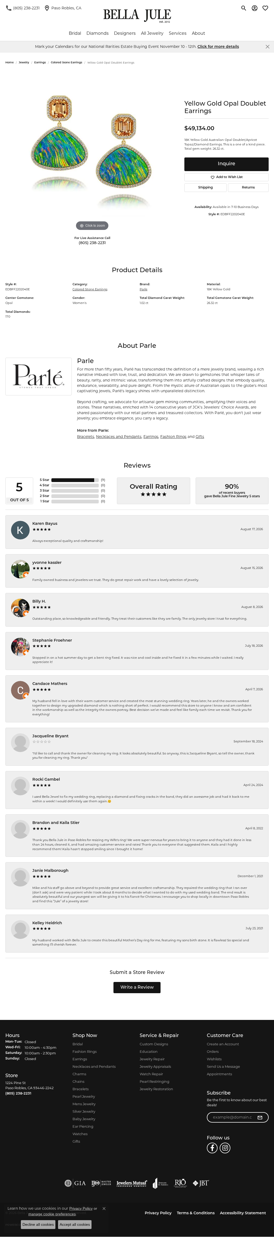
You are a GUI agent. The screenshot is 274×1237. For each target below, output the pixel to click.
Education (149, 1051)
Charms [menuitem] (79, 1074)
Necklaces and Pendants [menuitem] (94, 1066)
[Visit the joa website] (160, 1183)
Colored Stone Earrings (66, 62)
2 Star (44, 496)
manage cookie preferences (52, 1214)
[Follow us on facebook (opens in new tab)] (212, 1148)
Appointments (219, 1074)
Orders (213, 1051)
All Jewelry (152, 33)
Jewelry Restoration (156, 1089)
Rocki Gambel (46, 780)
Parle (143, 289)
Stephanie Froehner (52, 641)
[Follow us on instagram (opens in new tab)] (225, 1148)
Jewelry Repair (152, 1059)
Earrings (40, 62)
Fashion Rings (173, 436)
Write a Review (137, 987)
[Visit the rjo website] (180, 1183)
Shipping (205, 187)
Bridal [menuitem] (78, 1044)
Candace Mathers (49, 684)
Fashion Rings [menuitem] (85, 1051)
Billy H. (39, 602)
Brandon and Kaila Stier (55, 823)
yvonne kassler (47, 563)
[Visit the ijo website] (101, 1183)
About (198, 33)
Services (178, 33)
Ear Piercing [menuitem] (83, 1126)
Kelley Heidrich (47, 923)
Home (9, 62)
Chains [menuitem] (78, 1081)
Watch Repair (151, 1074)
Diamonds (97, 33)
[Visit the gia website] (75, 1183)
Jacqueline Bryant (50, 736)
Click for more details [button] (218, 47)
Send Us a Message (223, 1066)
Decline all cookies (38, 1224)
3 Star (44, 490)
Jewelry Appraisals (155, 1066)
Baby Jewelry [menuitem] (84, 1119)
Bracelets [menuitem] (81, 1089)
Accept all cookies (75, 1224)
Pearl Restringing (154, 1081)
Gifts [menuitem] (76, 1141)
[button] (244, 8)
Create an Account (223, 1044)
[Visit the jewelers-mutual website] (131, 1183)
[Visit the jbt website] (201, 1183)
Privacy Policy (158, 1213)
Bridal (75, 33)
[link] (22, 8)
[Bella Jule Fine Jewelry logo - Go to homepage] (137, 16)
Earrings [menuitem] (80, 1059)
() (103, 480)
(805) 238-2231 (92, 243)
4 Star (44, 485)
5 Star (44, 480)
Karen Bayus (44, 524)
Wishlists (214, 1059)
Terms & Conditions (196, 1213)
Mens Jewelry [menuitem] (84, 1104)
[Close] (267, 46)
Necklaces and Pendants (119, 436)
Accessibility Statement (243, 1213)
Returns (248, 187)
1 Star (44, 501)
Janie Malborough (50, 871)
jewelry (24, 62)
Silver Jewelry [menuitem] (84, 1111)
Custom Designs (154, 1044)
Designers (125, 33)
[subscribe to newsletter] (260, 1117)
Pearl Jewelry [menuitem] (84, 1096)
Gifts (200, 436)
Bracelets (85, 436)
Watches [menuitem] (80, 1134)
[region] (92, 152)
